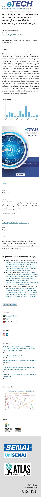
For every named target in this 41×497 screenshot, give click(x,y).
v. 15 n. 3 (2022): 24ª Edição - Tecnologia (13, 8)
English (7, 319)
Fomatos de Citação (9, 213)
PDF (6, 183)
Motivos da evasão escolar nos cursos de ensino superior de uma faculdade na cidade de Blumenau (22, 264)
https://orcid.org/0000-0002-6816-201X (12, 35)
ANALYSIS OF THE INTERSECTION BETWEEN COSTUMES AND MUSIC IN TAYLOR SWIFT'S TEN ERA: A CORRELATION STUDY (19, 349)
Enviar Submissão (10, 304)
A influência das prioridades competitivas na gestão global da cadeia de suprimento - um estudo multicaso (21, 289)
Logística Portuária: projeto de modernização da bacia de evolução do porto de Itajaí (19, 368)
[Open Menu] (2, 2)
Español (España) (11, 322)
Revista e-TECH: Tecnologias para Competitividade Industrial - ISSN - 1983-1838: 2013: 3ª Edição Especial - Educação (21, 268)
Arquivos (10, 6)
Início (3, 6)
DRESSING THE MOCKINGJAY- (13, 356)
